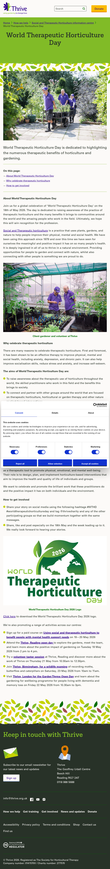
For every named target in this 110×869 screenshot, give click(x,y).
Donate (99, 8)
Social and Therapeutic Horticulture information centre (63, 22)
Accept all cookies (89, 464)
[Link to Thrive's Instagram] (44, 798)
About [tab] (91, 413)
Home (6, 22)
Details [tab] (55, 413)
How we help (20, 22)
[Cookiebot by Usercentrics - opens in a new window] (95, 405)
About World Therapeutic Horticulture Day (30, 175)
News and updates (73, 811)
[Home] (15, 8)
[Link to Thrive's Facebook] (31, 798)
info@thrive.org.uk (15, 798)
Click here (9, 616)
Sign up (11, 778)
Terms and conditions (56, 824)
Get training (31, 811)
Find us (7, 831)
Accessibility (11, 824)
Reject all (20, 464)
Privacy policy (31, 824)
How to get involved (17, 185)
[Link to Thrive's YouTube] (37, 798)
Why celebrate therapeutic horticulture (28, 180)
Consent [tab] (19, 413)
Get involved (50, 811)
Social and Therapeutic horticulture (25, 230)
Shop (76, 824)
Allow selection (55, 464)
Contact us (89, 824)
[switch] (41, 452)
